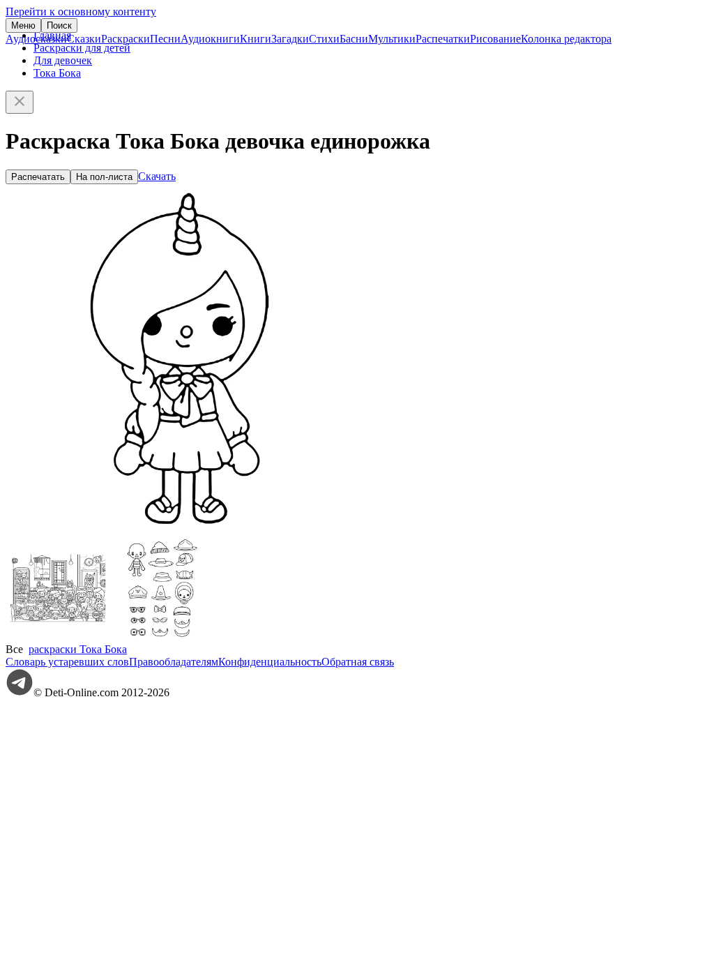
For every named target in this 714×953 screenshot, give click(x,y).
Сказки (84, 39)
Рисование (495, 39)
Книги (255, 39)
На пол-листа (104, 177)
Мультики (392, 39)
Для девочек (62, 60)
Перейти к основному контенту (81, 11)
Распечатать (38, 177)
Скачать (157, 176)
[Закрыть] (19, 102)
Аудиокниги (210, 39)
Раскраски (125, 39)
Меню (23, 25)
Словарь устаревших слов (67, 662)
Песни (165, 39)
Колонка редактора (566, 39)
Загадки (290, 39)
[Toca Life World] (58, 637)
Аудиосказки (36, 39)
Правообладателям (173, 662)
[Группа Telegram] (19, 692)
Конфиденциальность (269, 662)
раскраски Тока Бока (78, 649)
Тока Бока (57, 73)
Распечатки (443, 39)
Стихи (324, 39)
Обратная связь (357, 662)
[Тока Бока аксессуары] (162, 637)
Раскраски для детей (81, 48)
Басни (354, 39)
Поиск (59, 25)
